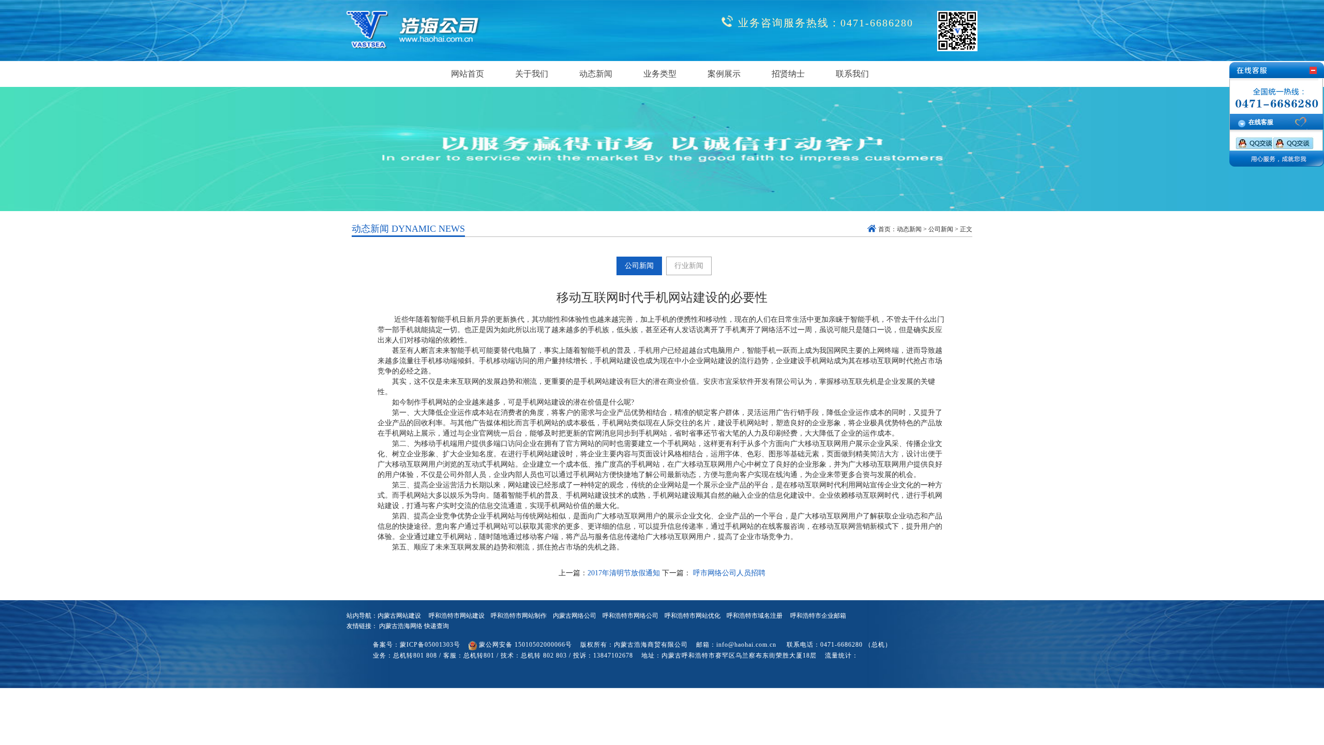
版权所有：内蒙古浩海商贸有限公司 (634, 644)
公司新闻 (940, 229)
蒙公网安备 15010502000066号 (525, 644)
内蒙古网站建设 (399, 615)
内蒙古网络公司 (574, 615)
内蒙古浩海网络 (401, 626)
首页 (884, 229)
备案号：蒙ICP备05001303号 (416, 644)
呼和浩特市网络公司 (630, 615)
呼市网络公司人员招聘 (728, 573)
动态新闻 (909, 229)
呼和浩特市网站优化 (692, 615)
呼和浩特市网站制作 (519, 615)
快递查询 (436, 626)
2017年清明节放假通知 (624, 573)
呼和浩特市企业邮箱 (818, 615)
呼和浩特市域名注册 (755, 615)
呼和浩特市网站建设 (457, 615)
